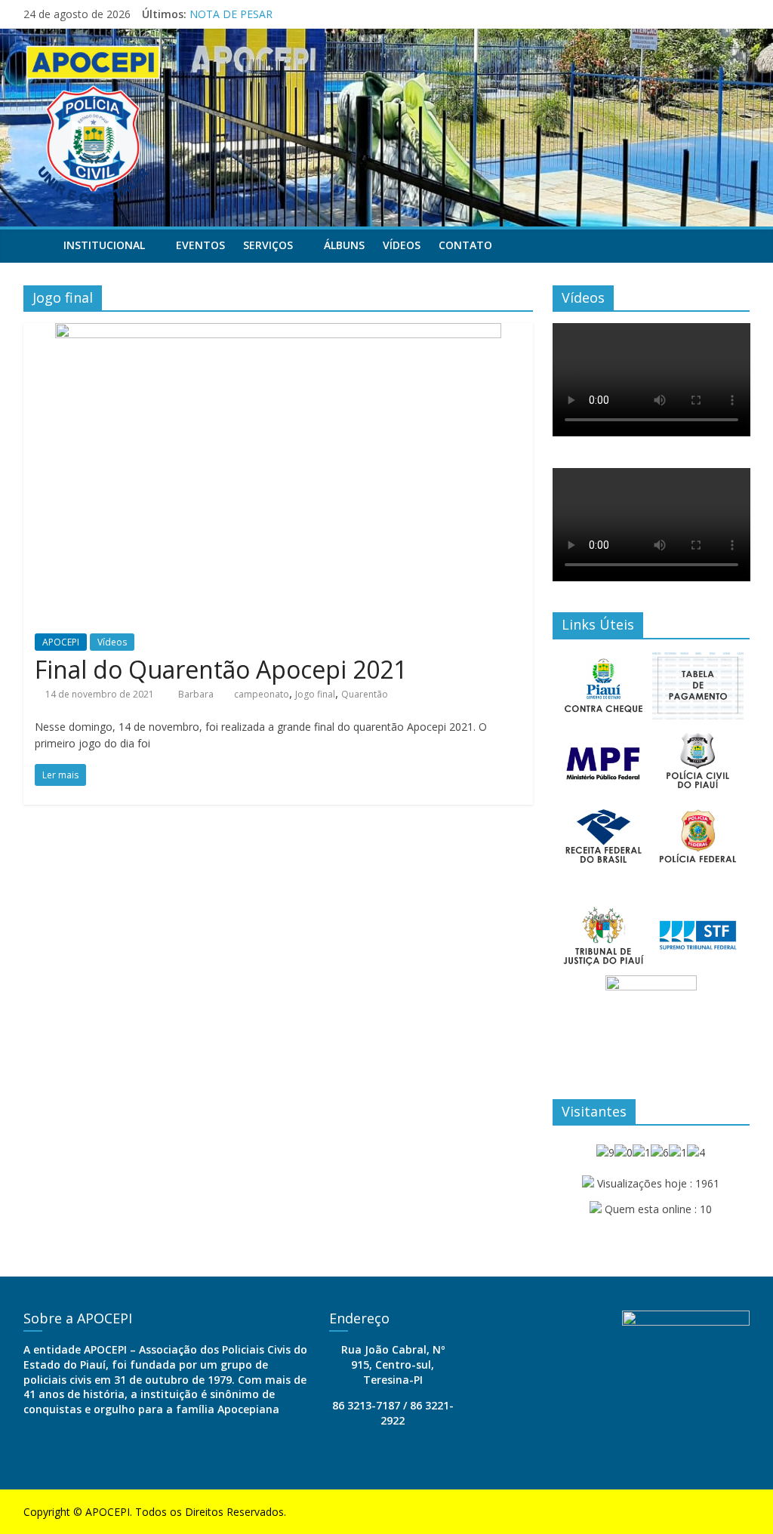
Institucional (104, 245)
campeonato (261, 694)
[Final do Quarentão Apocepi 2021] (278, 332)
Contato (465, 245)
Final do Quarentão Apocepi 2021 (221, 669)
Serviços (268, 245)
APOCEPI (60, 642)
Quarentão (364, 694)
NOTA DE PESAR (231, 14)
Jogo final (315, 694)
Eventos (200, 245)
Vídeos (401, 245)
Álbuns (344, 245)
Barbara (197, 694)
